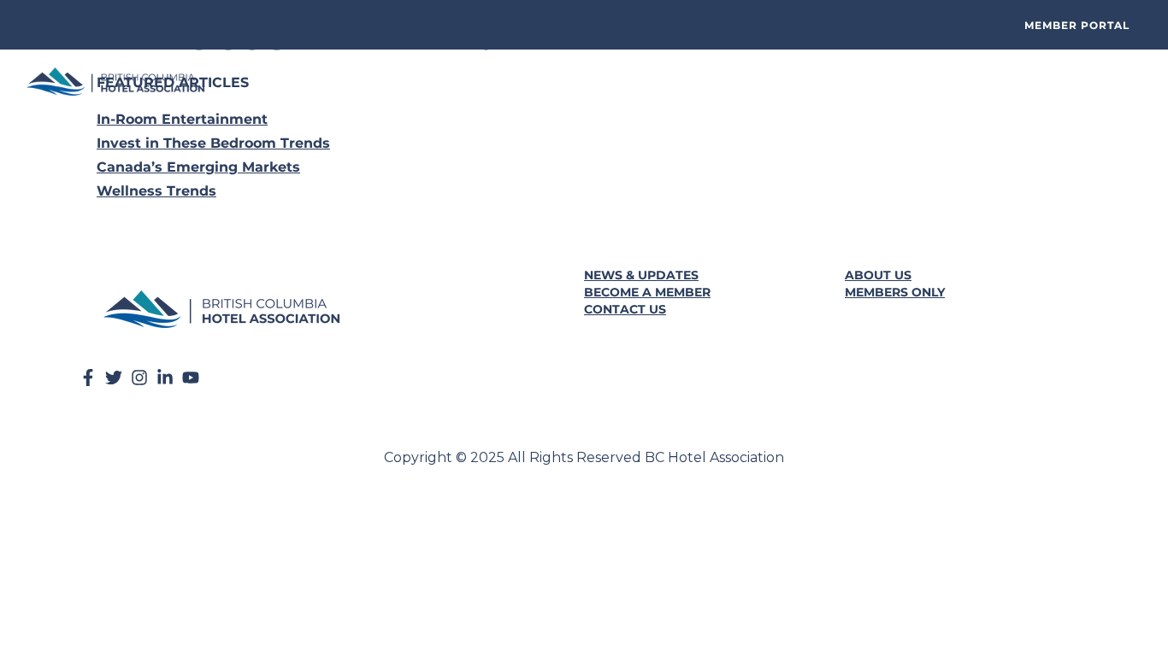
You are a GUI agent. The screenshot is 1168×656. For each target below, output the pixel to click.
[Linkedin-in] (165, 377)
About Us (878, 275)
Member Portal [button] (1077, 25)
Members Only (895, 292)
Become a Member (647, 292)
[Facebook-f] (88, 377)
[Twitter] (113, 377)
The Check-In (496, 81)
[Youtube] (190, 377)
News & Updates (641, 275)
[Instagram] (139, 377)
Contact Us (625, 309)
